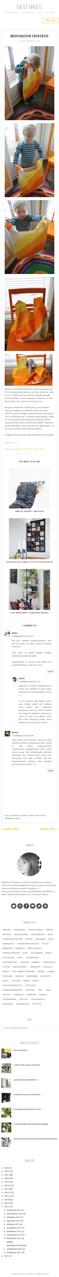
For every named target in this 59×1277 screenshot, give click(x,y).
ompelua (19, 449)
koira (25, 953)
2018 (6, 1185)
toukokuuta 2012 (14, 1234)
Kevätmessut (20, 930)
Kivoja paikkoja (36, 930)
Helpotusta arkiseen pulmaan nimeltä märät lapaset (35, 1138)
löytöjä (6, 967)
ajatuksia (6, 934)
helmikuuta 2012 (14, 1252)
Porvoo (49, 930)
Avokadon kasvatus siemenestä (26, 1094)
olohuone (7, 976)
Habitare (6, 930)
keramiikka (7, 948)
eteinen (29, 939)
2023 (6, 1168)
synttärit (30, 990)
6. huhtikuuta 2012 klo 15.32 (22, 636)
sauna (36, 981)
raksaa (26, 981)
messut (5, 971)
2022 (6, 1171)
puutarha (16, 981)
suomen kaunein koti (12, 990)
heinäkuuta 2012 (14, 1227)
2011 (6, 1256)
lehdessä (24, 962)
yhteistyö (36, 1004)
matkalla (47, 967)
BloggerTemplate (42, 1274)
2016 (6, 1192)
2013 (6, 1203)
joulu (51, 939)
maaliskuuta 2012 (14, 1249)
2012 (6, 1206)
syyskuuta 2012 (13, 1220)
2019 (6, 1182)
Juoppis (10, 1241)
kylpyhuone (8, 957)
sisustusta (30, 985)
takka (48, 990)
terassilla (18, 994)
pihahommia (32, 976)
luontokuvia (49, 962)
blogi (50, 934)
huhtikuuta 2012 (14, 1238)
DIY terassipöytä (20, 1050)
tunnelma (31, 994)
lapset (20, 957)
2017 (6, 1189)
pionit (5, 981)
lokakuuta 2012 (13, 1217)
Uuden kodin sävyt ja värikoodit (26, 1065)
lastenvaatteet (9, 962)
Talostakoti (29, 6)
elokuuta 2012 (13, 1224)
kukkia (48, 953)
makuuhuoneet (20, 967)
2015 (6, 1196)
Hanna (15, 732)
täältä (40, 401)
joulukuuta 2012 (14, 1210)
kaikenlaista (8, 944)
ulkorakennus (9, 999)
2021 (6, 1174)
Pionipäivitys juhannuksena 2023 (27, 1109)
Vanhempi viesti (48, 829)
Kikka (14, 633)
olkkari (50, 971)
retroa (29, 449)
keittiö (45, 944)
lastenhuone (32, 957)
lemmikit (36, 962)
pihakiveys (45, 976)
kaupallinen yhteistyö (28, 944)
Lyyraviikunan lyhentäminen (25, 1079)
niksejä (41, 971)
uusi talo (23, 999)
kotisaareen (37, 953)
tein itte (38, 449)
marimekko (35, 967)
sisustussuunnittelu (12, 985)
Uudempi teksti (11, 829)
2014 (6, 1199)
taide (40, 990)
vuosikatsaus (22, 1004)
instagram (40, 939)
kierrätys (20, 948)
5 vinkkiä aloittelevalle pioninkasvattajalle (30, 1124)
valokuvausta (37, 999)
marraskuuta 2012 (15, 1213)
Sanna (22, 678)
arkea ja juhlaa (21, 934)
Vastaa (50, 671)
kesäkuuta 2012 (14, 1231)
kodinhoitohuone (11, 953)
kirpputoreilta (34, 948)
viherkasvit (7, 1004)
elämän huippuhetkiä (12, 939)
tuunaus (43, 994)
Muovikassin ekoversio (17, 1245)
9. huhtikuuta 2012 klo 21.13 (29, 681)
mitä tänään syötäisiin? (23, 971)
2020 (6, 1178)
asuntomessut (38, 934)
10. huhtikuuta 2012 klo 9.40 (22, 735)
